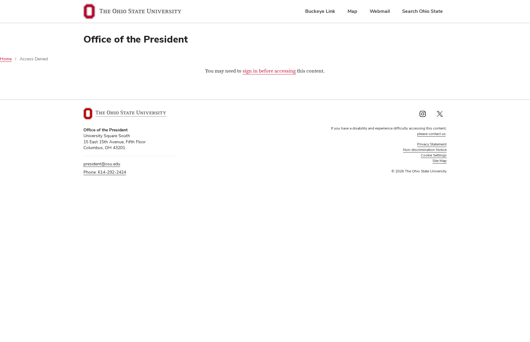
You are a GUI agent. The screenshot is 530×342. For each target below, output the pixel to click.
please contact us (431, 133)
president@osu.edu (101, 164)
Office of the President (135, 39)
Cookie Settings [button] (434, 155)
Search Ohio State (422, 11)
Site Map (439, 160)
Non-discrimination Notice (425, 149)
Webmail (380, 11)
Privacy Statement (432, 144)
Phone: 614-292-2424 (104, 172)
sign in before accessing (269, 71)
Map (352, 11)
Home (6, 59)
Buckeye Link (320, 11)
